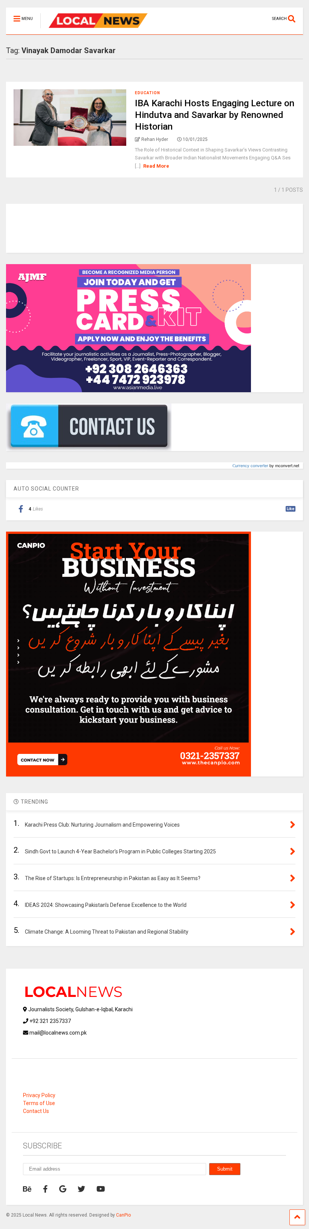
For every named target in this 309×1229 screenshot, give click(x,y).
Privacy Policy (39, 1095)
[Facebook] (45, 1189)
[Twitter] (81, 1189)
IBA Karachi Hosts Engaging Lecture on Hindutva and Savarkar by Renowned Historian (214, 115)
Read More (156, 166)
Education (147, 93)
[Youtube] (100, 1189)
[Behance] (27, 1189)
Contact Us (36, 1111)
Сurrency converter (250, 465)
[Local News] (94, 28)
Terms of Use (39, 1103)
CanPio (123, 1215)
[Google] (62, 1189)
